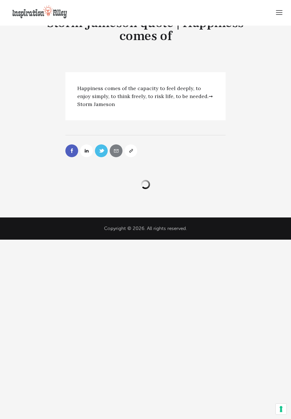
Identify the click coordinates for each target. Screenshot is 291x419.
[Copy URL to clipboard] (130, 150)
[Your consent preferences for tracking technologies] (281, 409)
